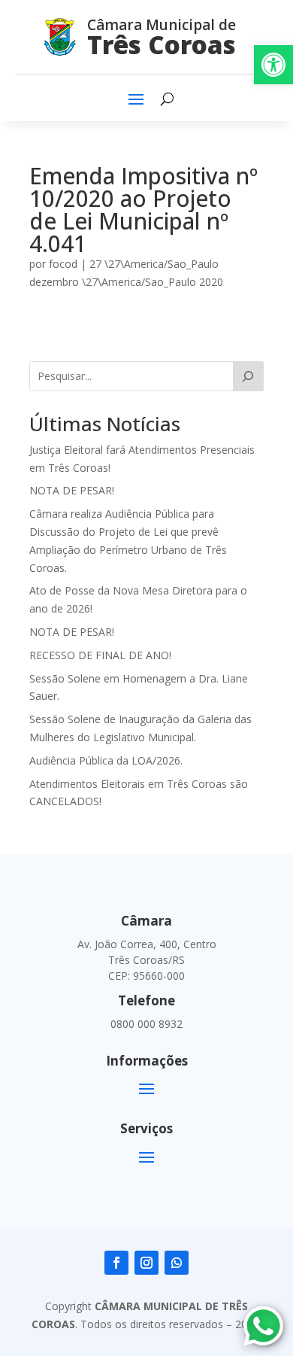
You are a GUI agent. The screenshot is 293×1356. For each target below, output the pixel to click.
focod (63, 264)
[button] (273, 64)
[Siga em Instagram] (146, 1263)
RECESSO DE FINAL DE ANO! (100, 655)
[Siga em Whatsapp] (177, 1263)
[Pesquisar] (248, 376)
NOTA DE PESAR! (71, 490)
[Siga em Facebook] (116, 1263)
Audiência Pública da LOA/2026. (106, 760)
